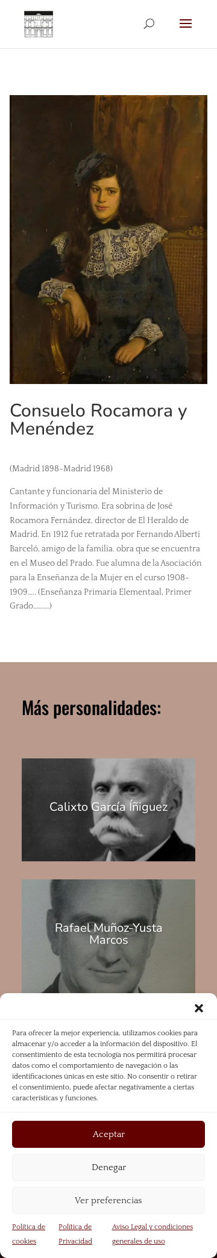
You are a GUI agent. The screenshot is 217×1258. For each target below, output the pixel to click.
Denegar (109, 1167)
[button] (199, 1008)
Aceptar (109, 1134)
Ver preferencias (108, 1200)
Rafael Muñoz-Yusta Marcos (109, 934)
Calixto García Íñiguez (108, 807)
